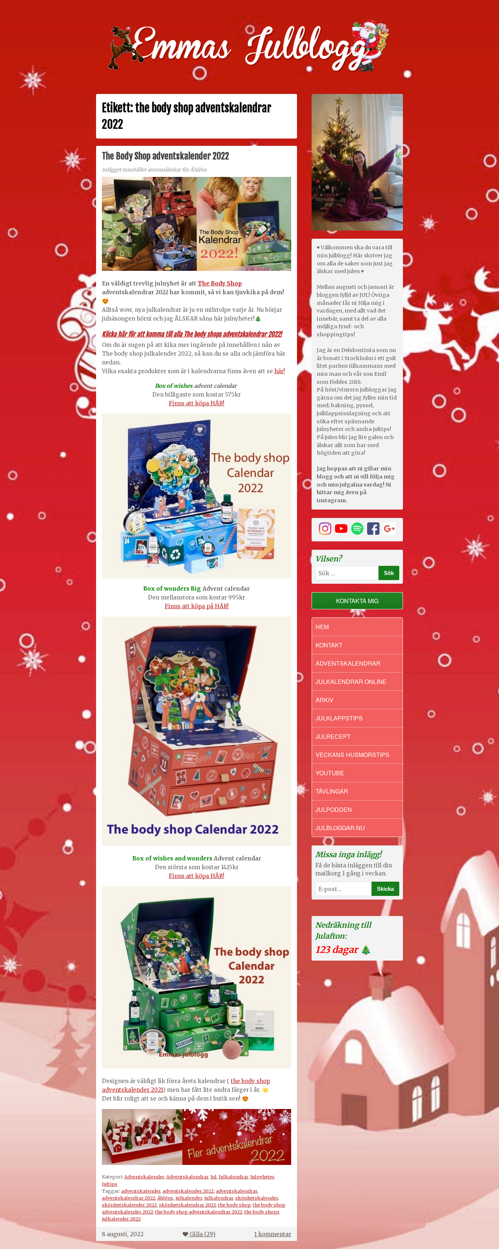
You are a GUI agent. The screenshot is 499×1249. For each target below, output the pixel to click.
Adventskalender (144, 1177)
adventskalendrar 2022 (128, 1198)
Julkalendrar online (351, 681)
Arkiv (325, 700)
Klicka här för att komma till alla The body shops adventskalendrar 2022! (192, 334)
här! (279, 371)
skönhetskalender (256, 1198)
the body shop (234, 1205)
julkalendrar (218, 1198)
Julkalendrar (233, 1177)
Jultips (109, 1184)
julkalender (188, 1198)
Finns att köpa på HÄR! (197, 606)
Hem (322, 626)
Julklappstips (339, 718)
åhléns (165, 1198)
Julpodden (334, 809)
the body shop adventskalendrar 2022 (198, 1212)
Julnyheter (262, 1177)
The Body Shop (220, 283)
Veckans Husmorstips (352, 754)
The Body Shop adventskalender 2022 (165, 156)
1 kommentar (272, 1234)
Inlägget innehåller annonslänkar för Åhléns (154, 170)
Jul (213, 1177)
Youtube (330, 773)
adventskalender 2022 (188, 1191)
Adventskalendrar (187, 1177)
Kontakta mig (357, 601)
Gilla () (203, 1234)
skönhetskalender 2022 (129, 1205)
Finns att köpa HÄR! (196, 403)
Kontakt (329, 645)
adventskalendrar (236, 1191)
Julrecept (333, 736)
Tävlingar (332, 791)
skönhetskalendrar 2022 (187, 1205)
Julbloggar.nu (340, 828)
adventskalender (140, 1191)
